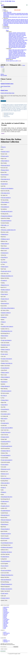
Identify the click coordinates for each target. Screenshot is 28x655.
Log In (2, 4)
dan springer (5, 614)
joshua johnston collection (14, 43)
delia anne (4, 617)
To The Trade (6, 28)
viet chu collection (21, 47)
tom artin (4, 627)
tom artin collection (13, 47)
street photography (13, 17)
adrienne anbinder (6, 607)
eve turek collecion (7, 21)
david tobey (5, 616)
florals (26, 14)
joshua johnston (5, 622)
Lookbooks (5, 24)
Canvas (2, 74)
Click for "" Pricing (8, 1)
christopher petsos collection (15, 36)
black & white (24, 13)
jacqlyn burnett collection (17, 21)
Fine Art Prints (4, 75)
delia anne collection (17, 40)
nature (17, 54)
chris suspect (5, 611)
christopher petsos (6, 612)
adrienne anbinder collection (9, 19)
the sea (23, 17)
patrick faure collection (8, 23)
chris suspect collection (21, 35)
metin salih (5, 624)
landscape (11, 54)
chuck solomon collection (8, 20)
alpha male (9, 12)
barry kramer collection (18, 34)
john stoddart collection (21, 42)
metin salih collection (17, 44)
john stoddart (5, 621)
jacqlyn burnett (5, 620)
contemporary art (7, 14)
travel (26, 17)
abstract (5, 12)
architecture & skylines (11, 13)
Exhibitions (5, 25)
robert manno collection (18, 23)
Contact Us (5, 635)
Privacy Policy (5, 634)
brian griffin (5, 610)
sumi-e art (20, 17)
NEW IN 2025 (17, 9)
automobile (18, 13)
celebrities (15, 52)
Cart (3, 5)
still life (7, 17)
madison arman (5, 623)
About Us (4, 632)
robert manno (5, 626)
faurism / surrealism (15, 14)
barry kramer (5, 609)
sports (4, 17)
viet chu (4, 628)
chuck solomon (5, 613)
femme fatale (22, 14)
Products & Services (6, 640)
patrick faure (5, 625)
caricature (11, 52)
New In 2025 (15, 60)
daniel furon (5, 615)
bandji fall (4, 608)
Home (4, 9)
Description (3, 100)
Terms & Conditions (6, 633)
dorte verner (5, 618)
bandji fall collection (20, 19)
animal (4, 13)
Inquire (2, 133)
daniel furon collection (13, 38)
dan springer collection (19, 20)
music (14, 54)
